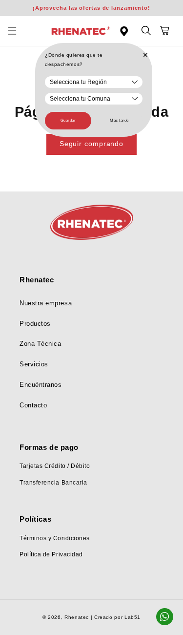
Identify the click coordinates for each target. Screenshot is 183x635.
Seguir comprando (91, 144)
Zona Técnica (40, 343)
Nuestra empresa (46, 303)
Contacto (33, 405)
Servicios (34, 364)
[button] (17, 31)
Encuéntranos (40, 384)
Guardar (68, 120)
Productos (35, 323)
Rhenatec (76, 617)
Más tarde (119, 120)
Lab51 (132, 617)
